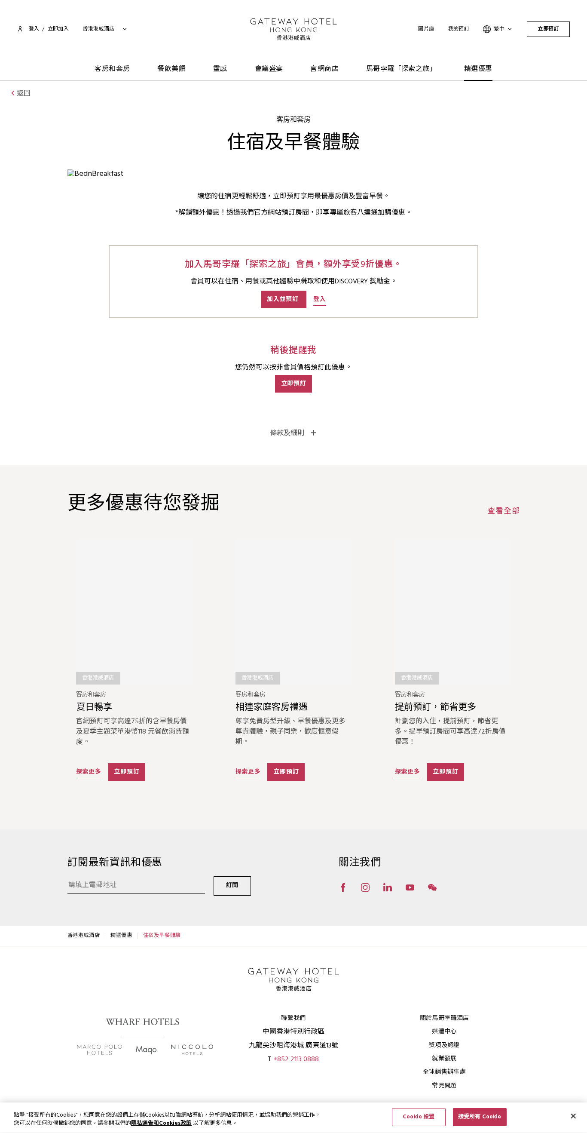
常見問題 (444, 1086)
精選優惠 (478, 69)
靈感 (220, 69)
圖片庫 (426, 29)
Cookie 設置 (418, 1116)
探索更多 (88, 772)
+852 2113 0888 (296, 1059)
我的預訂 (459, 29)
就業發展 (444, 1059)
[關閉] (573, 1115)
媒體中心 (444, 1032)
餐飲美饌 (171, 69)
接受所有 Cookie (479, 1116)
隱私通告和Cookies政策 (161, 1123)
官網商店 (324, 69)
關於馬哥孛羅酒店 (444, 1018)
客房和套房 (112, 69)
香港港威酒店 (83, 936)
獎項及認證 (444, 1045)
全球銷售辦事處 (444, 1072)
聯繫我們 (293, 1018)
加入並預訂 (283, 299)
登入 (34, 29)
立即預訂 (548, 29)
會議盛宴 (269, 69)
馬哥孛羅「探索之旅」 (401, 69)
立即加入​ (58, 29)
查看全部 (503, 511)
